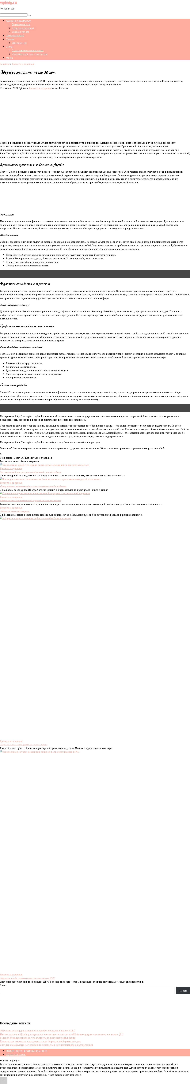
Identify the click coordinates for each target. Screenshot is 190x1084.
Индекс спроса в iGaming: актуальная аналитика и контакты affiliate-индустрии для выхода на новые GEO (61, 1034)
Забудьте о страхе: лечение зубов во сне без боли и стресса (23, 744)
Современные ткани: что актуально (14, 511)
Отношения (19, 43)
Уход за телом (20, 31)
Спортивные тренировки (28, 50)
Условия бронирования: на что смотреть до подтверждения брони (37, 1037)
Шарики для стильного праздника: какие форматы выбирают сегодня (40, 1041)
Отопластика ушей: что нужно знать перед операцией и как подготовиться (30, 471)
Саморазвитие (15, 35)
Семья (10, 39)
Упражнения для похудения (30, 54)
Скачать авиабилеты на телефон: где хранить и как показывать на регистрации (46, 1045)
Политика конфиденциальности (26, 1050)
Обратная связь (16, 1054)
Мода (9, 57)
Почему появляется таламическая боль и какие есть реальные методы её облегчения (33, 486)
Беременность (21, 24)
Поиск (3, 985)
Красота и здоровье (18, 20)
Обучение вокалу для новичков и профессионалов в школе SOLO (37, 1030)
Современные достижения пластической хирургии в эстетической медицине (30, 500)
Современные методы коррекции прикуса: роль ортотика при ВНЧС (27, 978)
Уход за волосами (23, 28)
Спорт (9, 46)
